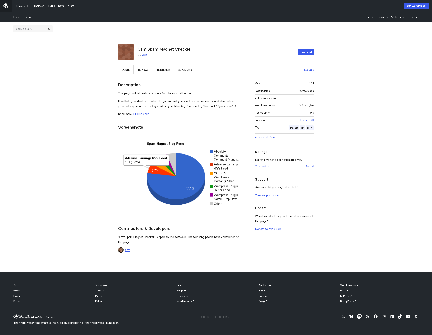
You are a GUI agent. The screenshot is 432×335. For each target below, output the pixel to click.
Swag (263, 301)
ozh (302, 128)
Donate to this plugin (268, 229)
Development (186, 69)
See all (310, 166)
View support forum (267, 195)
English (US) (307, 120)
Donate (264, 296)
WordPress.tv (186, 301)
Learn (180, 285)
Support (309, 69)
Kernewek (51, 317)
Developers (183, 296)
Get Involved (266, 285)
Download (306, 52)
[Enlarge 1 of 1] (240, 137)
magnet (294, 128)
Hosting (18, 296)
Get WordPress (416, 5)
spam (310, 128)
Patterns (100, 301)
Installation (163, 69)
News (17, 290)
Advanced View (265, 137)
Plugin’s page (141, 114)
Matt (344, 290)
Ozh (144, 55)
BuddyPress (348, 301)
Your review (262, 166)
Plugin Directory (22, 17)
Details (126, 69)
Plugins (99, 296)
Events (262, 290)
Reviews (143, 69)
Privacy (18, 301)
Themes (99, 290)
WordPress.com (350, 285)
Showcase (101, 285)
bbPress (346, 296)
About (17, 285)
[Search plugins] (49, 28)
